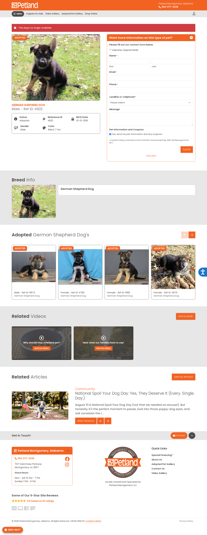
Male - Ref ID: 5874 (24, 292)
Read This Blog (86, 421)
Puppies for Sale (34, 13)
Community (85, 389)
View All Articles (183, 376)
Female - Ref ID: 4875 (165, 292)
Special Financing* (162, 455)
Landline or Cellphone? (122, 97)
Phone (113, 84)
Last (154, 66)
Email (113, 72)
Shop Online (91, 13)
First (111, 66)
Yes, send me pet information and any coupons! (137, 134)
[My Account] (194, 13)
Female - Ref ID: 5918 (118, 292)
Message (114, 109)
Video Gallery (52, 13)
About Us (157, 459)
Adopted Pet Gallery (72, 13)
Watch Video (41, 348)
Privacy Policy (186, 521)
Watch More (185, 316)
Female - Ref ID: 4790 (72, 292)
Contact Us (158, 468)
